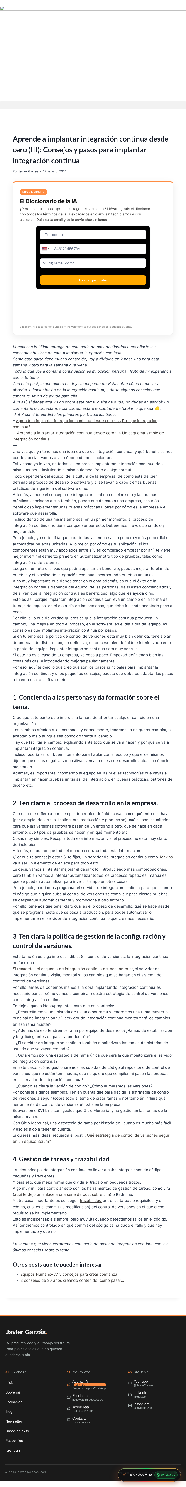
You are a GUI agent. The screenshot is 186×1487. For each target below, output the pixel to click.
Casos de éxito (17, 1430)
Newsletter (13, 1421)
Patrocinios (14, 1440)
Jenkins (166, 857)
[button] (93, 105)
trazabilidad (91, 1200)
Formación (13, 1401)
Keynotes (12, 1450)
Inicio (9, 1382)
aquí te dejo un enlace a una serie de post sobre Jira (62, 1194)
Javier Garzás (28, 171)
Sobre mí (12, 1391)
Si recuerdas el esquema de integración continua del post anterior (73, 969)
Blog (8, 1411)
